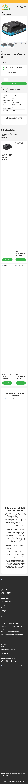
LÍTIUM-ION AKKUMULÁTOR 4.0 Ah (20, 375)
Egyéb (21, 634)
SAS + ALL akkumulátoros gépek (10, 634)
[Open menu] (25, 7)
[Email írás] (16, 661)
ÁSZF (2, 647)
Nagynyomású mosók (7, 629)
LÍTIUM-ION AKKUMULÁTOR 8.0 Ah (20, 252)
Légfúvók (19, 626)
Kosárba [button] (7, 260)
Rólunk (3, 641)
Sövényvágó (4, 626)
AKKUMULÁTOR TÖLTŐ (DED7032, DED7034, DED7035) (7, 155)
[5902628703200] (14, 29)
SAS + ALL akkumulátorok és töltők (12, 12)
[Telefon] (11, 661)
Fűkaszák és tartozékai (13, 623)
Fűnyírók (3, 623)
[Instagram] (7, 661)
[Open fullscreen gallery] (25, 40)
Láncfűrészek (12, 626)
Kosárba (14, 83)
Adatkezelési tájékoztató (8, 649)
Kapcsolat (3, 644)
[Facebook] (2, 661)
